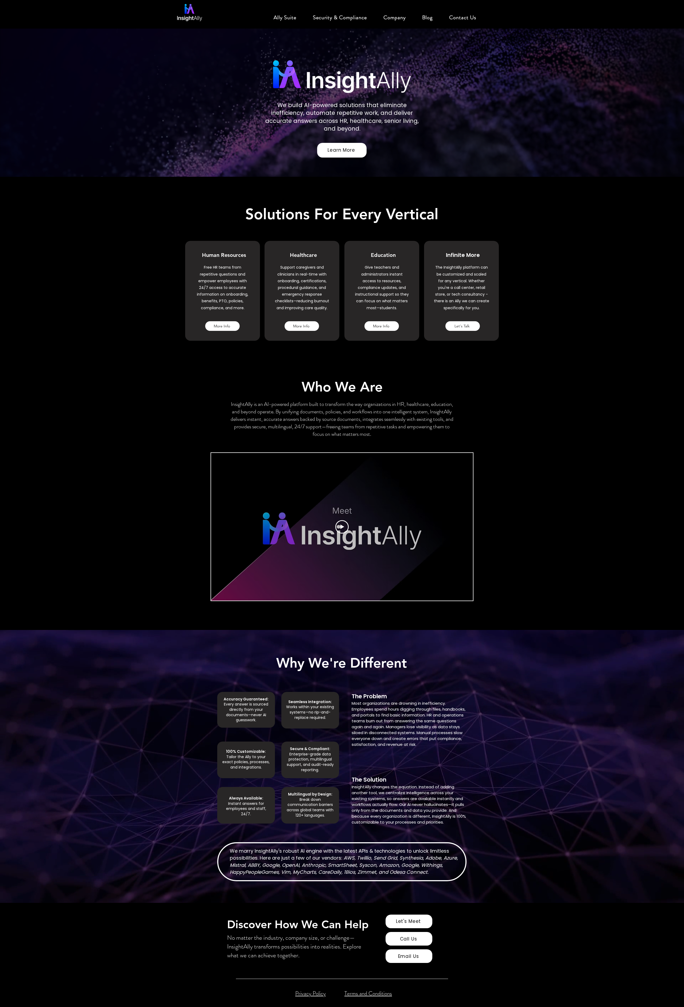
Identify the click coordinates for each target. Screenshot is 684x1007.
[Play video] (342, 527)
